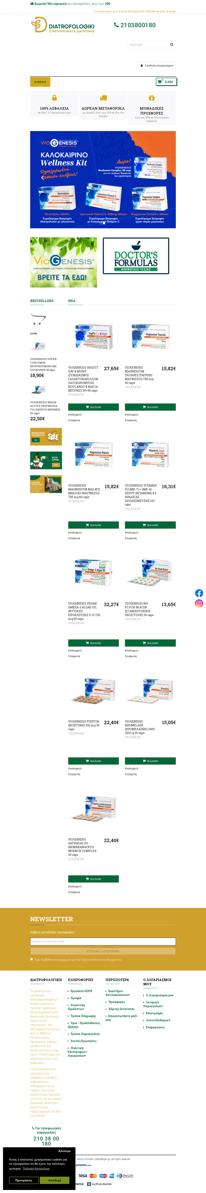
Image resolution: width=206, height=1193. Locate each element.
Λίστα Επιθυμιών (158, 1020)
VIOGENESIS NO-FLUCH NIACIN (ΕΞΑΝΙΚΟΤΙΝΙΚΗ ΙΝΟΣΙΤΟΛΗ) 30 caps (139, 609)
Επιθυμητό (75, 414)
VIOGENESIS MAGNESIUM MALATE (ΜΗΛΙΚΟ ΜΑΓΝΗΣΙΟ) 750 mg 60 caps (84, 491)
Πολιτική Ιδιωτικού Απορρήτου (101, 959)
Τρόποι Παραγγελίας (85, 1034)
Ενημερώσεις (155, 1027)
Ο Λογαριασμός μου (105, 11)
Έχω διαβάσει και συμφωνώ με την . (78, 959)
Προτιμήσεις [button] (23, 1180)
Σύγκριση (74, 420)
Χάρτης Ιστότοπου (121, 1009)
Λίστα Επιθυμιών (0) (132, 11)
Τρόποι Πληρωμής (83, 1016)
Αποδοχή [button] (54, 1180)
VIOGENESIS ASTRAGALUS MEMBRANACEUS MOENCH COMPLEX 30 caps (82, 847)
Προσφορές (116, 1002)
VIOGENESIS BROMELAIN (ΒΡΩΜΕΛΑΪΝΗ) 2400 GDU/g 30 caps (140, 727)
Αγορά (172, 11)
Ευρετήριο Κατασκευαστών (118, 993)
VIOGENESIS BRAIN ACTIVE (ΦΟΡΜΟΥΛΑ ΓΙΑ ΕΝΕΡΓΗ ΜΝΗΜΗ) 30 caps (45, 407)
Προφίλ (76, 998)
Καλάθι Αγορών (156, 11)
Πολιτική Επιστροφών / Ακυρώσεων (77, 1052)
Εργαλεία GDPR (81, 991)
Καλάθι (95, 407)
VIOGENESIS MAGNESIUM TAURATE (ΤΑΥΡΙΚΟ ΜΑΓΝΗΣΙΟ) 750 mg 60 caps (139, 375)
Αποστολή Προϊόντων (76, 1007)
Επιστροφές (154, 1013)
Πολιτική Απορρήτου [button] (36, 1168)
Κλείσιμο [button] (65, 1151)
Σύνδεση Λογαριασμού (158, 65)
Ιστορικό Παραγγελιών (153, 1004)
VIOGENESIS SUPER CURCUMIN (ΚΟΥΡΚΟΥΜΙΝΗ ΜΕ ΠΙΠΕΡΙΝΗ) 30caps (43, 364)
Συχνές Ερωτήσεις (84, 1041)
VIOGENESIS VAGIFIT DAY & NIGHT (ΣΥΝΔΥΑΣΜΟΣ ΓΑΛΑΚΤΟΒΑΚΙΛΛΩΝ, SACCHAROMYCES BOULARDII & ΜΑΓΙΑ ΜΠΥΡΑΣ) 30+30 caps (83, 379)
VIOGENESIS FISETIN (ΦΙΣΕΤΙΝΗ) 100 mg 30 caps (83, 725)
